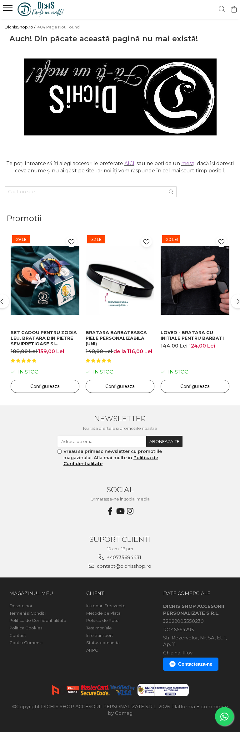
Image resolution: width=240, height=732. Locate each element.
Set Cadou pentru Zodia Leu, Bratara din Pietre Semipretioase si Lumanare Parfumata (44, 338)
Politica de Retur (103, 620)
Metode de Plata (103, 613)
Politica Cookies (25, 627)
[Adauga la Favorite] (71, 241)
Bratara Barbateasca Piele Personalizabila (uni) (116, 338)
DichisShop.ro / (20, 26)
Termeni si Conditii (27, 613)
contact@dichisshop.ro (123, 566)
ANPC (92, 650)
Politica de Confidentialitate (37, 620)
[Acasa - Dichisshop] (42, 9)
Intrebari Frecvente (106, 605)
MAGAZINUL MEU (31, 593)
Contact (17, 635)
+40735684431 (123, 557)
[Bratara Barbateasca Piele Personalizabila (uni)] (120, 280)
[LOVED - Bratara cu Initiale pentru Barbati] (195, 280)
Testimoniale (99, 627)
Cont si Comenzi (25, 642)
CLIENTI (96, 593)
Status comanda (103, 642)
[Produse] (8, 9)
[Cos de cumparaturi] (233, 9)
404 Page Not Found (59, 26)
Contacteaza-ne (195, 664)
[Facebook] (110, 511)
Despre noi (20, 605)
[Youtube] (120, 511)
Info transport (99, 635)
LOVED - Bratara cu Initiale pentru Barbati (192, 335)
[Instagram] (130, 511)
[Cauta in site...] (222, 9)
